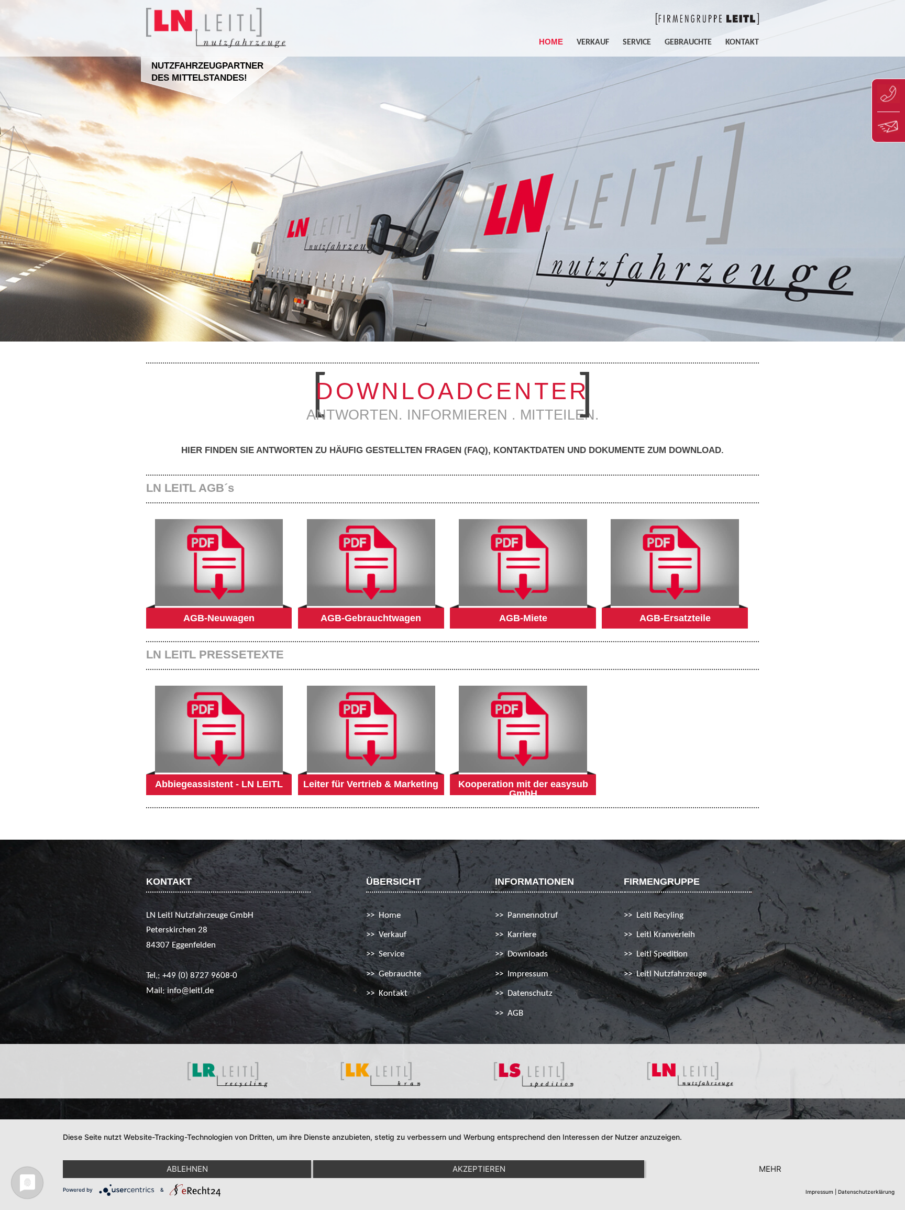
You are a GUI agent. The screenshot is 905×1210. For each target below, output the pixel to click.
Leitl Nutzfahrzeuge (671, 974)
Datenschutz (530, 993)
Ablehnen (187, 1169)
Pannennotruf (532, 915)
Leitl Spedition (662, 954)
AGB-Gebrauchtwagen (371, 618)
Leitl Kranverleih (665, 934)
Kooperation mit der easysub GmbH (523, 789)
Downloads (527, 954)
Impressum (527, 974)
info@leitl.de (190, 990)
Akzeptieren (478, 1169)
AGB (515, 1013)
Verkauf (593, 43)
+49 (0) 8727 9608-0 (199, 975)
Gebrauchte (688, 43)
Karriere (521, 934)
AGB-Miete (523, 618)
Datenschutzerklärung (866, 1192)
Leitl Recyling (659, 915)
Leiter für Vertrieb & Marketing (370, 784)
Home (551, 42)
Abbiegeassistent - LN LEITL (219, 784)
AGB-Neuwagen (219, 618)
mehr (770, 1169)
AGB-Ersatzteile (675, 618)
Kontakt (742, 43)
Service (637, 43)
